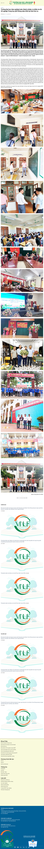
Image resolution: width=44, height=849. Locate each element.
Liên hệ (2, 770)
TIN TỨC (2, 7)
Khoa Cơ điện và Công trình (6, 742)
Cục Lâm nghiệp (4, 783)
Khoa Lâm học (4, 746)
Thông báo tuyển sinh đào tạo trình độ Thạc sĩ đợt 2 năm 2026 (13, 573)
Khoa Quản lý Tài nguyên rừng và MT (8, 747)
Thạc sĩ (2, 762)
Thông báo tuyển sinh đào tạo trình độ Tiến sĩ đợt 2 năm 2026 (13, 603)
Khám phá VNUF (4, 775)
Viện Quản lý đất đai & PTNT (6, 754)
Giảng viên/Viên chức (5, 773)
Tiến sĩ (2, 760)
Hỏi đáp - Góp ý (4, 771)
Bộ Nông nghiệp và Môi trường (7, 781)
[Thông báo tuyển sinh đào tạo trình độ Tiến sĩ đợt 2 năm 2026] (22, 618)
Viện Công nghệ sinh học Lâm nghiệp (8, 749)
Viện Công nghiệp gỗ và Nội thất (7, 751)
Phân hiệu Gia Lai (4, 786)
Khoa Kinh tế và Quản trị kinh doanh (8, 744)
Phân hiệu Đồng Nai (5, 784)
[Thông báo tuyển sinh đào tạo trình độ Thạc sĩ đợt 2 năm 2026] (22, 588)
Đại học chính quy (4, 764)
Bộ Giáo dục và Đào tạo (5, 779)
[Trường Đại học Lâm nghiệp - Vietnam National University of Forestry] (22, 3)
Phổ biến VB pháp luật (5, 789)
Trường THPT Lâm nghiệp (6, 788)
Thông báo (3, 768)
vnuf (10, 14)
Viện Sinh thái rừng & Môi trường (7, 756)
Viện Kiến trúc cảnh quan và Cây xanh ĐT (9, 752)
